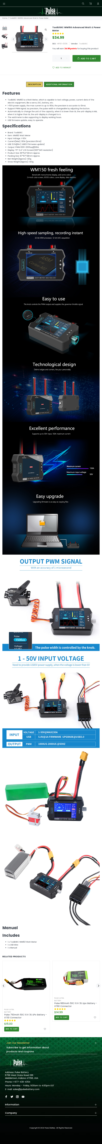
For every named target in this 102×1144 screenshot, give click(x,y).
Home (4, 18)
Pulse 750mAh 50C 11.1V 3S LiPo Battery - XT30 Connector (25, 1016)
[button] (58, 33)
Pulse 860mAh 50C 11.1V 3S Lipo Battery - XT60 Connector (75, 1005)
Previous (13, 39)
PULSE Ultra (9, 1009)
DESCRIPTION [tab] (34, 84)
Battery (7, 1012)
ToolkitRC (83, 43)
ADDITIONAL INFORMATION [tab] (59, 84)
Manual (10, 927)
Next (45, 39)
